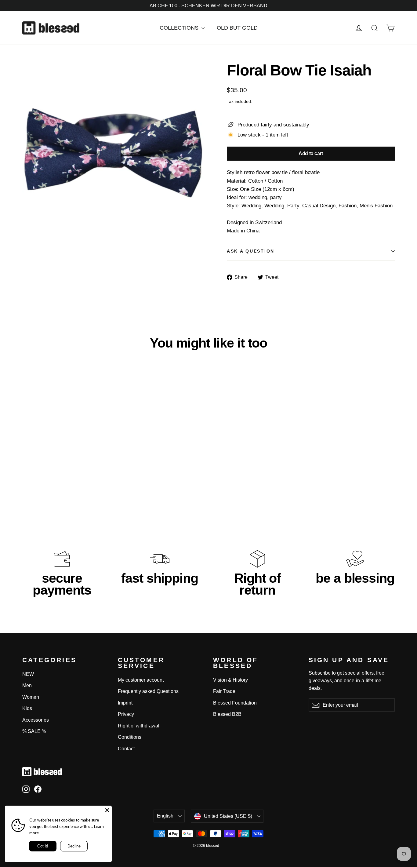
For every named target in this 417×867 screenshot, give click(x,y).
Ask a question (250, 251)
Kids (27, 708)
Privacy (126, 714)
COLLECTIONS (180, 28)
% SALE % (34, 731)
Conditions (129, 737)
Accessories (35, 720)
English (165, 815)
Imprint (125, 702)
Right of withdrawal (138, 725)
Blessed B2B (227, 714)
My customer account (141, 680)
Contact (126, 748)
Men (27, 685)
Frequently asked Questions (148, 691)
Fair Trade (224, 691)
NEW (28, 674)
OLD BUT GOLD (237, 28)
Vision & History (230, 680)
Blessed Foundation (235, 702)
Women (30, 697)
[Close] (107, 810)
